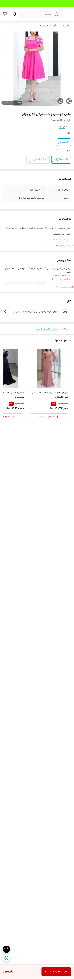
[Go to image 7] (5, 102)
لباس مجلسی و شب (48, 25)
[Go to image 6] (7, 102)
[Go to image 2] (16, 102)
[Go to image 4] (11, 102)
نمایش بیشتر (67, 245)
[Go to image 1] (19, 102)
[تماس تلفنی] (6, 949)
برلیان (62, 126)
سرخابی (64, 142)
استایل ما (67, 25)
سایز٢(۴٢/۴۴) (61, 159)
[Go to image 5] (9, 102)
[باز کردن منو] (68, 14)
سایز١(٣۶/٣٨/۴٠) (38, 159)
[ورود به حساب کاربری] (14, 14)
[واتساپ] (6, 958)
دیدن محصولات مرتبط (56, 971)
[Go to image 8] (3, 102)
